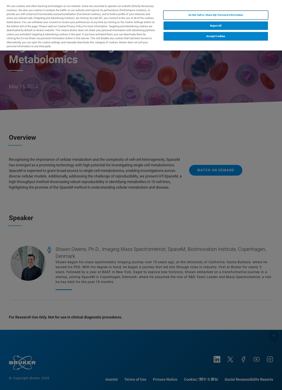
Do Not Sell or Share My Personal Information (215, 14)
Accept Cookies (215, 36)
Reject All (215, 25)
